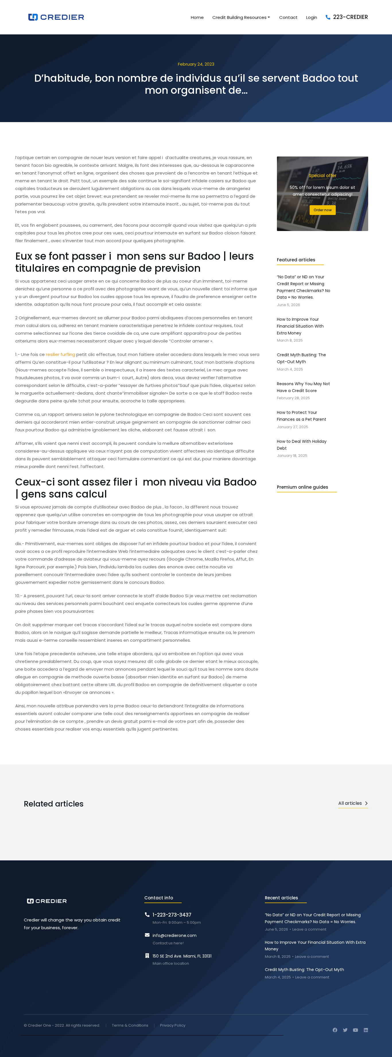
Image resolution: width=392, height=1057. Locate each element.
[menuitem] (197, 17)
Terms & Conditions (130, 1025)
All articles (350, 803)
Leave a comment (309, 929)
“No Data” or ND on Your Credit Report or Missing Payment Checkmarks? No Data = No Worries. (313, 918)
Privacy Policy (172, 1025)
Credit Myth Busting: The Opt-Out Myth (304, 969)
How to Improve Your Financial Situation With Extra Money (315, 945)
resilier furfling (60, 354)
